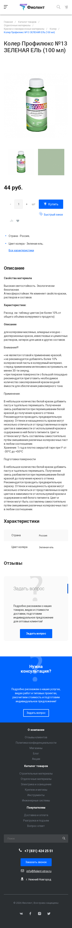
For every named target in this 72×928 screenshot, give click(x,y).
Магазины (36, 748)
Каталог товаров (36, 766)
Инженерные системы (36, 800)
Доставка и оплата (36, 815)
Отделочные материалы (36, 778)
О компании (36, 730)
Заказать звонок (36, 862)
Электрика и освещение (36, 784)
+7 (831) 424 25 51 (38, 851)
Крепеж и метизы (36, 789)
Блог (36, 753)
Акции (36, 758)
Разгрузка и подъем (36, 820)
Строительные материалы (36, 773)
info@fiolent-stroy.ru (38, 871)
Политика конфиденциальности (36, 742)
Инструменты (36, 795)
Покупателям (36, 807)
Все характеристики (21, 250)
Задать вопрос (36, 633)
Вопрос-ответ (36, 825)
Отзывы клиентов (36, 737)
